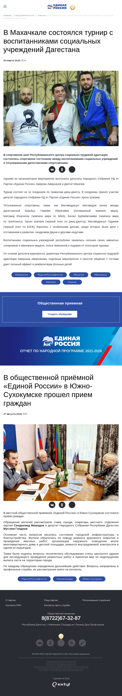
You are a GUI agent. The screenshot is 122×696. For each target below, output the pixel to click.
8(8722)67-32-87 (61, 618)
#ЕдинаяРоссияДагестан (50, 275)
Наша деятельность (24, 15)
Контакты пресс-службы (57, 605)
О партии (11, 600)
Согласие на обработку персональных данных (61, 669)
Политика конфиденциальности (61, 664)
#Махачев (79, 275)
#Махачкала (100, 275)
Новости (42, 15)
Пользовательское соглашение (61, 661)
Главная (7, 15)
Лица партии (51, 600)
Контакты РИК (13, 605)
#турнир (72, 282)
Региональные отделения (96, 600)
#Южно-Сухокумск (92, 579)
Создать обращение (60, 314)
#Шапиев (50, 282)
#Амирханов (21, 275)
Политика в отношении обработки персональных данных (61, 667)
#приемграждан (65, 579)
